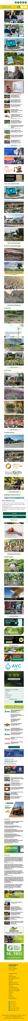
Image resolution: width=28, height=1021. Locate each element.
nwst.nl (22, 1018)
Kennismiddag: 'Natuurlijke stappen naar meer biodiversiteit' (13, 271)
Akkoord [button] (14, 513)
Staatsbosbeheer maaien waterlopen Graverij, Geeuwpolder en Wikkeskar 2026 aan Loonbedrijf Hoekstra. (13, 822)
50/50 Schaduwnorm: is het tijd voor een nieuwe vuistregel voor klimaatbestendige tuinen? (13, 568)
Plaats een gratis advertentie (10, 763)
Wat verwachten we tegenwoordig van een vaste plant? (12, 61)
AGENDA (7, 775)
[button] (14, 520)
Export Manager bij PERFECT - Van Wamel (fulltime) (16, 724)
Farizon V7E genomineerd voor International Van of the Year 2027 (14, 223)
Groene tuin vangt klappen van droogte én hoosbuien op (13, 257)
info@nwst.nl (13, 1002)
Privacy (10, 993)
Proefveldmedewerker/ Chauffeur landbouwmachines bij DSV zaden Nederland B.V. (17, 729)
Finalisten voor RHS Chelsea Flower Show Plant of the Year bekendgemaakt (13, 423)
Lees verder (4, 510)
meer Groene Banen (14, 747)
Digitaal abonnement (13, 982)
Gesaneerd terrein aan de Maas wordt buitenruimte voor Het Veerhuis (17, 126)
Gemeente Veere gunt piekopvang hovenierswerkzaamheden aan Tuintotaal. (13, 826)
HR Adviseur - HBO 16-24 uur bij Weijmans (17, 738)
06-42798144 (13, 1006)
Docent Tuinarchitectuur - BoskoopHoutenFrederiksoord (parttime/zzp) (13, 89)
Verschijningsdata (12, 998)
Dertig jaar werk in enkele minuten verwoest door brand (13, 596)
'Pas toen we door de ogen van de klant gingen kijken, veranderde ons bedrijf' (17, 913)
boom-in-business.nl (8, 1018)
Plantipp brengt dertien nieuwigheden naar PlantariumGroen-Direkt (16, 141)
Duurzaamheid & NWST (14, 978)
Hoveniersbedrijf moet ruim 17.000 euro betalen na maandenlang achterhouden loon (17, 116)
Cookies (10, 995)
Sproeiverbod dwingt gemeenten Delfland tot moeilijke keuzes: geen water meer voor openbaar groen (17, 908)
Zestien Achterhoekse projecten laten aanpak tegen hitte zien (17, 917)
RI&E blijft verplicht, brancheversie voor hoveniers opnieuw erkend (17, 110)
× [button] (25, 500)
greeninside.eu (17, 1018)
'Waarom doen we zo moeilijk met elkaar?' (14, 33)
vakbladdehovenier (14, 1010)
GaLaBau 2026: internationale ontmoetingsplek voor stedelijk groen (17, 778)
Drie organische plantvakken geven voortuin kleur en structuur (14, 362)
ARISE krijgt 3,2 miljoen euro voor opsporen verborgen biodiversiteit (14, 299)
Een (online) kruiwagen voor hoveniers (12, 486)
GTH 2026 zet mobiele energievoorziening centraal (12, 237)
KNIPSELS (7, 855)
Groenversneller (12, 976)
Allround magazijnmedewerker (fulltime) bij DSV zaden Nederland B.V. (17, 710)
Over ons (11, 975)
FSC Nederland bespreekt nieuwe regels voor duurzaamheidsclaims (16, 95)
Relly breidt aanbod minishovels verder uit (13, 444)
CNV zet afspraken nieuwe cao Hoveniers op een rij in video (17, 136)
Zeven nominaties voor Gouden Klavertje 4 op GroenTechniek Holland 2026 (13, 209)
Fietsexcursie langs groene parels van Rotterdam (16, 105)
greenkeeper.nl (13, 1015)
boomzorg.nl (8, 1016)
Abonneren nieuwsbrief (14, 984)
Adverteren (11, 997)
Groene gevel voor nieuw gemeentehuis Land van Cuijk (17, 131)
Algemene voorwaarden (14, 990)
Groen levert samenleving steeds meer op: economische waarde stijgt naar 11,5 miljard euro (13, 582)
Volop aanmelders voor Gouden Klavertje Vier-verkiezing (13, 472)
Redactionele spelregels (14, 989)
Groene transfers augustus (16, 902)
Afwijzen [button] (14, 516)
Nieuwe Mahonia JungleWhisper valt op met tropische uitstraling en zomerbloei (13, 409)
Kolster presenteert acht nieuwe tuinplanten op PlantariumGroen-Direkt (16, 100)
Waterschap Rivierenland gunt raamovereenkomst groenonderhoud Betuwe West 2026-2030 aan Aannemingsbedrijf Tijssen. (13, 830)
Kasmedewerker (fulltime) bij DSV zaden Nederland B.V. (16, 733)
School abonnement (13, 987)
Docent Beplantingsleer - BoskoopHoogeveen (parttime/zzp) (11, 75)
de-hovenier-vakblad (14, 1008)
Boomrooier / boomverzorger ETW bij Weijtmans (17, 742)
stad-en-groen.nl (21, 1015)
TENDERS (7, 819)
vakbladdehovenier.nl (17, 1016)
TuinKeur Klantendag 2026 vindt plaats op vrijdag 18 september (17, 788)
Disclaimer (11, 992)
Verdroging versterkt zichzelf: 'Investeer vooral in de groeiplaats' (14, 285)
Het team (11, 986)
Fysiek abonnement (13, 973)
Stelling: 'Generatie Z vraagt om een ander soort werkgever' (13, 19)
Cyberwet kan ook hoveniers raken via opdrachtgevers (12, 47)
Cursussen (11, 979)
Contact (10, 981)
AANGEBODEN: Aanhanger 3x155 (10, 761)
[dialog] (14, 510)
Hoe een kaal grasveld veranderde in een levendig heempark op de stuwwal (16, 121)
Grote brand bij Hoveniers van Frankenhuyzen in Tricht (13, 610)
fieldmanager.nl (5, 1015)
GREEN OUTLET (9, 759)
